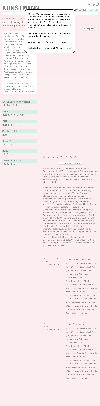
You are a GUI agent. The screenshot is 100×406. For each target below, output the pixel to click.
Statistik (49, 42)
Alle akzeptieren (63, 48)
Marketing (63, 42)
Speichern (49, 48)
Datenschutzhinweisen (39, 36)
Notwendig (35, 42)
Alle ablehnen (35, 48)
